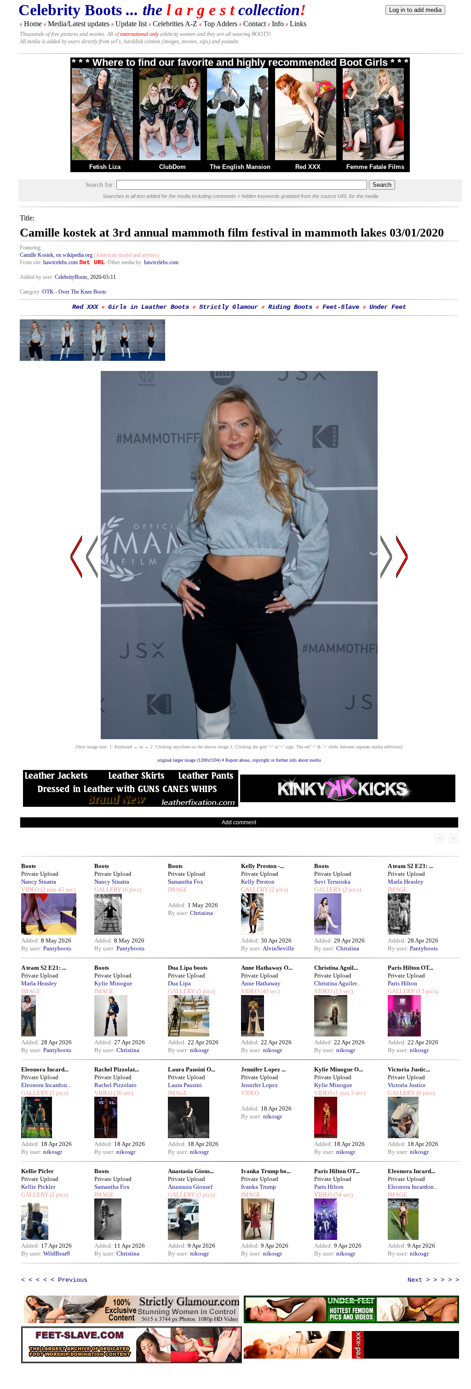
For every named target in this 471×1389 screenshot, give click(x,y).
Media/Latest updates (78, 24)
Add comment (239, 822)
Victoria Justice (407, 1085)
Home (33, 24)
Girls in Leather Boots (148, 307)
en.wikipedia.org (74, 255)
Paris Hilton (402, 983)
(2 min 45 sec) (57, 889)
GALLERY (107, 889)
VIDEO (30, 889)
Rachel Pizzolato (115, 1085)
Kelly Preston (258, 881)
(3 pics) (205, 1194)
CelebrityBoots (71, 277)
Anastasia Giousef (190, 1186)
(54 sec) (342, 1194)
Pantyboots (57, 948)
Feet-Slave (340, 307)
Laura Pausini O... (191, 1069)
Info (278, 24)
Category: (31, 292)
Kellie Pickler (38, 1186)
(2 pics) (278, 889)
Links (298, 24)
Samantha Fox (185, 881)
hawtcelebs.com (60, 262)
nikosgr (199, 1050)
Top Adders (220, 24)
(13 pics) (426, 991)
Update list (131, 24)
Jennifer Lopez (259, 1085)
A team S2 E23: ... (410, 865)
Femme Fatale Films (375, 166)
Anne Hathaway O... (267, 967)
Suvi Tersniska (332, 881)
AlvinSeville (278, 948)
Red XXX (308, 166)
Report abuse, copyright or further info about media (273, 760)
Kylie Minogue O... (338, 1069)
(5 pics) (205, 991)
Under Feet (387, 307)
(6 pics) (131, 889)
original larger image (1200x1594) (188, 760)
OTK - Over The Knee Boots (74, 292)
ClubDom (172, 166)
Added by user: (37, 277)
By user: (32, 948)
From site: (31, 262)
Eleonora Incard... (45, 1069)
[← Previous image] (92, 644)
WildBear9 (56, 1253)
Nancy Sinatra (38, 881)
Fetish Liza (105, 166)
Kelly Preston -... (262, 865)
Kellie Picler (37, 1171)
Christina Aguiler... (337, 983)
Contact (254, 24)
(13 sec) (342, 991)
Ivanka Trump (258, 1186)
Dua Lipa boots (187, 967)
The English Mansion (240, 166)
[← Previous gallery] (76, 644)
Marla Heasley (406, 881)
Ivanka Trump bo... (266, 1171)
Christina (201, 912)
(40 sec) (269, 991)
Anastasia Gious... (191, 1171)
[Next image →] (239, 737)
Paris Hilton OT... (410, 967)
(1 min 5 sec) (348, 1092)
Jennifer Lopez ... (263, 1069)
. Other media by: (124, 262)
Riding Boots (290, 307)
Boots (28, 865)
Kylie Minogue (113, 983)
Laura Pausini (185, 1085)
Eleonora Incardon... (46, 1085)
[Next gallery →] (402, 644)
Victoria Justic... (409, 1069)
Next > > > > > (433, 1280)
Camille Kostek (36, 255)
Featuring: (31, 247)
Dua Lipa (179, 983)
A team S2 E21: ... (43, 967)
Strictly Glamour (228, 307)
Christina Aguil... (336, 967)
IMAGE (177, 889)
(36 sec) (122, 1092)
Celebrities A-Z (175, 24)
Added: (31, 940)
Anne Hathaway (261, 983)
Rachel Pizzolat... (116, 1069)
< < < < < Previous (54, 1280)
